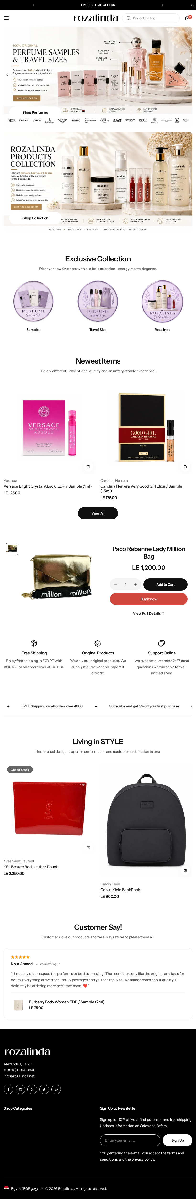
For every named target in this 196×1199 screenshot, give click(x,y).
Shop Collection (35, 218)
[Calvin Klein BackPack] (146, 820)
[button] (33, 4)
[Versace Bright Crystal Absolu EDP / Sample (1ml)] (50, 428)
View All (97, 513)
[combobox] (151, 18)
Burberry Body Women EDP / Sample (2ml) (67, 1002)
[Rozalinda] (96, 18)
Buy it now (149, 599)
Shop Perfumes (35, 112)
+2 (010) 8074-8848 (19, 1070)
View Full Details (147, 613)
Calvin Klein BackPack (120, 889)
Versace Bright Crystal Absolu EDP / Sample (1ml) (48, 486)
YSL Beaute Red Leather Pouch (31, 866)
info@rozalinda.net (19, 1076)
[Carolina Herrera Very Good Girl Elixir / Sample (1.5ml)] (146, 428)
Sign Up (177, 1140)
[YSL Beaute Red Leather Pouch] (50, 809)
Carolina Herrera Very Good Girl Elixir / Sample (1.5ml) (141, 488)
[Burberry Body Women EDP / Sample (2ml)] (18, 1005)
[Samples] (33, 302)
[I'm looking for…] (128, 18)
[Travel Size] (98, 302)
